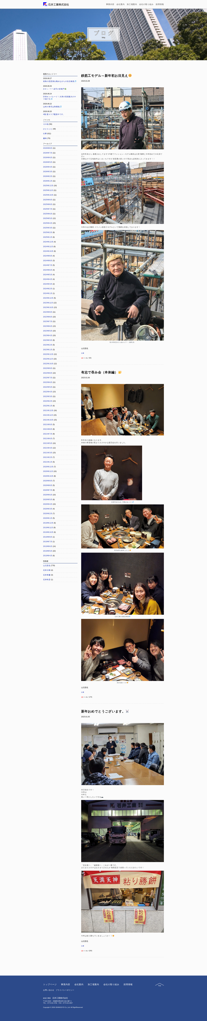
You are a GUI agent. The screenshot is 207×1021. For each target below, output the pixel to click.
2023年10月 (48, 307)
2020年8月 (47, 485)
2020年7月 (47, 490)
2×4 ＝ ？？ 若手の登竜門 (53, 89)
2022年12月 (48, 354)
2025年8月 (47, 204)
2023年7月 (47, 321)
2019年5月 (47, 551)
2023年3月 (47, 340)
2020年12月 (48, 467)
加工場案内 (132, 4)
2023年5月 (47, 331)
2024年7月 (47, 265)
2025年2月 (47, 232)
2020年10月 (48, 476)
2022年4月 (47, 392)
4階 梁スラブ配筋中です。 (54, 114)
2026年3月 (47, 171)
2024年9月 (47, 256)
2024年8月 (47, 260)
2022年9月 (47, 368)
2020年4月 (47, 504)
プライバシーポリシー (65, 990)
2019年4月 (47, 556)
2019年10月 (48, 532)
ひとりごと (47, 129)
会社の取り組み (146, 4)
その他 (46, 124)
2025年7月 (47, 209)
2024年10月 (48, 251)
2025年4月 (47, 223)
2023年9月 (47, 312)
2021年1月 (47, 462)
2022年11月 (48, 359)
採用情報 (160, 4)
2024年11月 (48, 246)
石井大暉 (46, 570)
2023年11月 (48, 303)
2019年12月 (48, 523)
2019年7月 (47, 541)
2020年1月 (47, 518)
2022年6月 (47, 382)
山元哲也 (46, 565)
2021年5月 (47, 443)
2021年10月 (48, 420)
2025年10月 (48, 195)
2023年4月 (47, 335)
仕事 (82, 353)
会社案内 (120, 4)
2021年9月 (47, 424)
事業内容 (110, 4)
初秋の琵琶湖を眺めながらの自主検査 (58, 81)
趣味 (45, 138)
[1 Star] (82, 358)
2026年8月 (47, 148)
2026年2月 (47, 176)
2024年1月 (47, 293)
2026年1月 (47, 181)
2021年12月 (48, 410)
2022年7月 (47, 378)
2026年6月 (47, 157)
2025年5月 (47, 218)
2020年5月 (47, 499)
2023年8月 (47, 317)
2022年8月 (47, 373)
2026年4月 (47, 167)
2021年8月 (47, 429)
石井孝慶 (46, 575)
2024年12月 (48, 242)
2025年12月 (48, 185)
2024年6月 (47, 270)
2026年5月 (47, 162)
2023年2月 (47, 345)
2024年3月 (47, 284)
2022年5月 (47, 387)
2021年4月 (47, 448)
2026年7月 (47, 153)
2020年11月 (48, 471)
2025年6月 (47, 214)
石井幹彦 (46, 579)
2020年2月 (47, 513)
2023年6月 (47, 326)
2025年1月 (47, 237)
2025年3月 (47, 228)
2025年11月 (48, 190)
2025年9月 (47, 200)
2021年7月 (47, 434)
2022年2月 (47, 401)
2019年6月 (47, 546)
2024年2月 (47, 289)
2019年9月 (47, 537)
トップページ (50, 984)
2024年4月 (47, 279)
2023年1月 (47, 350)
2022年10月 (48, 364)
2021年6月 (47, 438)
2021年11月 (48, 415)
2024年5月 (47, 275)
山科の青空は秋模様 (51, 107)
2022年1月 (47, 406)
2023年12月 (48, 298)
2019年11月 (48, 527)
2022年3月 (47, 396)
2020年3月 (47, 509)
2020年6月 (47, 495)
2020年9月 (47, 481)
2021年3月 (47, 453)
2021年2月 (47, 457)
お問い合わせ (48, 990)
